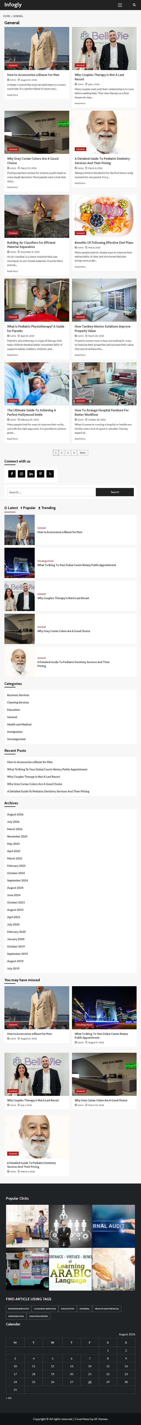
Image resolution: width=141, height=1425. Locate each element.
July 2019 (13, 968)
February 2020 (16, 931)
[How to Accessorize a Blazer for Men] (36, 48)
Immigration (15, 731)
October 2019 (16, 946)
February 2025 (16, 865)
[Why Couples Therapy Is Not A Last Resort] (104, 48)
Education (13, 709)
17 (15, 1374)
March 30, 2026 (28, 168)
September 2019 (17, 953)
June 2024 (13, 895)
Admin (13, 80)
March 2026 (14, 829)
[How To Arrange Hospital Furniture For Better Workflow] (104, 383)
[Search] (134, 5)
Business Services (18, 695)
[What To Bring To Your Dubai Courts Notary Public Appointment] (19, 562)
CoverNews (82, 1419)
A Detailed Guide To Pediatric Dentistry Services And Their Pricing (48, 791)
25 (33, 1382)
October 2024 (16, 873)
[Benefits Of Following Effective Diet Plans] (104, 216)
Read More (12, 95)
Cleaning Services (18, 702)
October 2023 (16, 902)
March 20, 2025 (96, 335)
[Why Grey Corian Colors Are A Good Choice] (36, 132)
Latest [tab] (12, 508)
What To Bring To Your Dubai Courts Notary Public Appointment (76, 565)
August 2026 (15, 814)
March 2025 (14, 858)
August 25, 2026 (29, 79)
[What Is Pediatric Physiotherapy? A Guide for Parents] (36, 300)
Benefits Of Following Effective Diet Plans (104, 242)
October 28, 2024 (97, 419)
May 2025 (13, 843)
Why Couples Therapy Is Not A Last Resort (63, 598)
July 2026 (13, 821)
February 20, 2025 (30, 419)
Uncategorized (45, 560)
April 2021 (13, 917)
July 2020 (13, 924)
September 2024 (17, 880)
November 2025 (17, 836)
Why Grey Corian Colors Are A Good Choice (63, 631)
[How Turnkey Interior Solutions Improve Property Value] (104, 300)
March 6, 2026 (95, 168)
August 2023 (15, 909)
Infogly (13, 4)
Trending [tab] (48, 508)
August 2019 (15, 961)
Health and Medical (19, 724)
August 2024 (15, 887)
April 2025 (13, 851)
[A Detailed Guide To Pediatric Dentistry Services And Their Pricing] (104, 132)
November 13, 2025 (30, 251)
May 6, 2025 (94, 247)
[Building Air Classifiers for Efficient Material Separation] (36, 216)
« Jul (8, 1398)
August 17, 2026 (96, 1042)
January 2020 (15, 939)
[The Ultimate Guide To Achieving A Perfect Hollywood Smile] (36, 383)
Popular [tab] (29, 508)
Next (82, 452)
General (13, 65)
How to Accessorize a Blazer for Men (33, 75)
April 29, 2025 (27, 335)
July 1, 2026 (93, 84)
